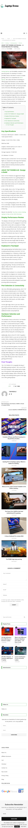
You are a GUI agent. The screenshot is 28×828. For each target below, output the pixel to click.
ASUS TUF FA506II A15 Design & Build (14, 114)
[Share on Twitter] (15, 386)
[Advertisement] (14, 21)
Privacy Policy (5, 775)
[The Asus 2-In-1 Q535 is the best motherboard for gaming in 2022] (14, 501)
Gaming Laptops (13, 42)
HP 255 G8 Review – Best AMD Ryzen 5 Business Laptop (6, 639)
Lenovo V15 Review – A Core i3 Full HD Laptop (20, 658)
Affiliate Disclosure (6, 756)
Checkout (3, 764)
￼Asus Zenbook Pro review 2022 (14, 536)
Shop (2, 779)
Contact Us (4, 768)
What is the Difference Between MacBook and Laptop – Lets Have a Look (20, 640)
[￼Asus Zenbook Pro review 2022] (14, 525)
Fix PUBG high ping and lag (14, 559)
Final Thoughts (10, 124)
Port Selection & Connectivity (12, 120)
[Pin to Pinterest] (17, 386)
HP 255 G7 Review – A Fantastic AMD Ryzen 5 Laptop (7, 658)
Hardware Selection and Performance (14, 123)
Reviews (20, 42)
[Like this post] (11, 386)
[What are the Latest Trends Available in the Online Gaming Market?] (14, 476)
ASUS (8, 38)
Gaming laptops (5, 71)
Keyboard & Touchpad (10, 118)
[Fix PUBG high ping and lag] (14, 548)
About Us (3, 752)
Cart (2, 760)
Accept (17, 826)
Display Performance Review (12, 116)
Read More (23, 826)
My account (4, 771)
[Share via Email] (18, 386)
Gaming (7, 42)
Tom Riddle (9, 48)
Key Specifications (9, 111)
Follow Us (3, 709)
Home (2, 38)
